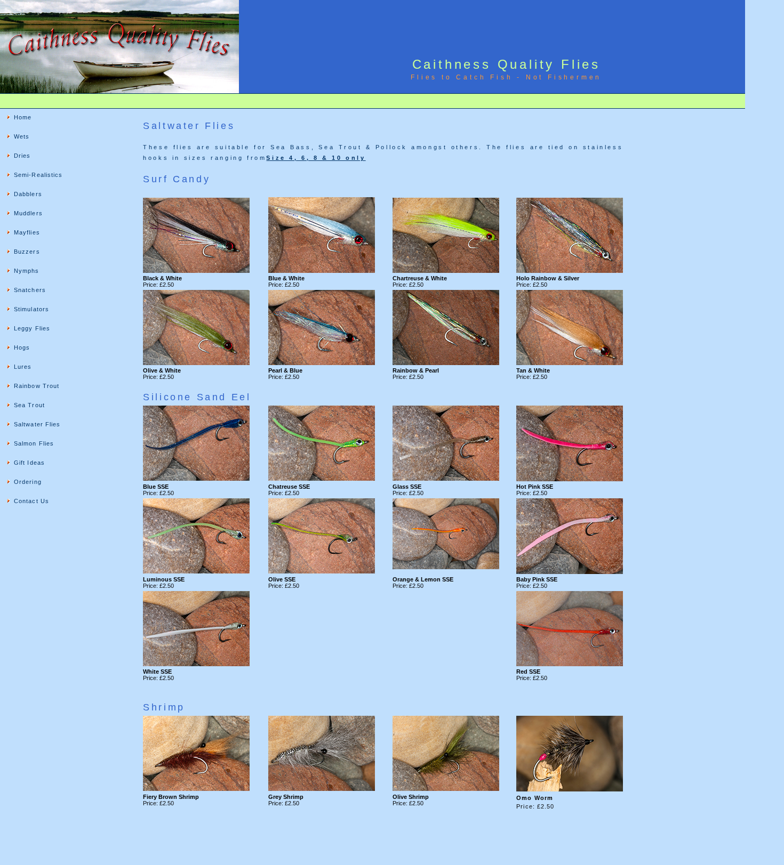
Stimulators (31, 309)
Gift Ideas (29, 462)
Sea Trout (29, 405)
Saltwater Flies (37, 424)
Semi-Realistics (38, 175)
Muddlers (28, 213)
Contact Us (31, 501)
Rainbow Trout (36, 386)
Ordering (28, 482)
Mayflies (27, 232)
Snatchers (30, 290)
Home (22, 117)
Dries (22, 155)
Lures (23, 366)
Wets (21, 136)
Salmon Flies (34, 443)
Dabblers (28, 194)
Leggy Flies (32, 328)
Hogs (22, 347)
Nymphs (26, 271)
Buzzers (27, 251)
